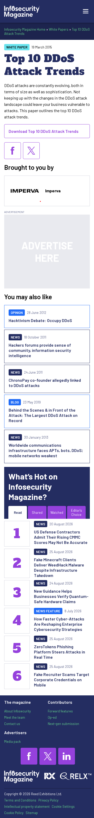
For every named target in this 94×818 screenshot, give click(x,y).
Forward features (60, 711)
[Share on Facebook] (12, 150)
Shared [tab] (37, 512)
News (15, 337)
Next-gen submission (63, 724)
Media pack (12, 741)
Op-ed (52, 717)
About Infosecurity (17, 711)
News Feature (48, 611)
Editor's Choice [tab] (76, 512)
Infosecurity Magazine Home (24, 29)
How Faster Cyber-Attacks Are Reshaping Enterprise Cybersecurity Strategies (59, 624)
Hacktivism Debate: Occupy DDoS (40, 320)
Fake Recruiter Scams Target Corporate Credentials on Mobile (61, 679)
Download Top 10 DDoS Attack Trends (44, 131)
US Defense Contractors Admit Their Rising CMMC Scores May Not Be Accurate (60, 537)
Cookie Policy (14, 813)
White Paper (16, 47)
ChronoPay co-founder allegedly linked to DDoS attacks (45, 383)
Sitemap (32, 813)
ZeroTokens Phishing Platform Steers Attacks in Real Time (59, 651)
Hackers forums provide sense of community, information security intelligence (40, 350)
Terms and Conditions (20, 800)
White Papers (58, 29)
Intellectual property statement (27, 806)
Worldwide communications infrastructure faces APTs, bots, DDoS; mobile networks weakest (46, 450)
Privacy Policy (48, 800)
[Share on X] (31, 150)
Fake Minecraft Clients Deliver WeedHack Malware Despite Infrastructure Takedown (59, 567)
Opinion (17, 312)
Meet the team (14, 717)
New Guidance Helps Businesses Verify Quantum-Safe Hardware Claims (61, 596)
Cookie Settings (63, 806)
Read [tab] (18, 512)
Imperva (53, 190)
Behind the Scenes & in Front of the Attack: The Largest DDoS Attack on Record (43, 415)
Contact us (12, 724)
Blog (15, 402)
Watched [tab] (56, 512)
